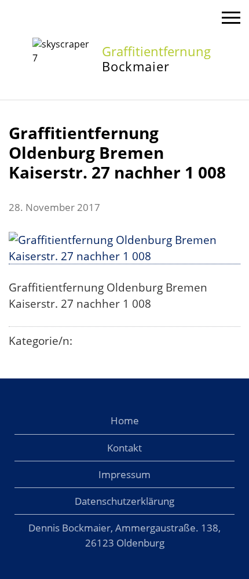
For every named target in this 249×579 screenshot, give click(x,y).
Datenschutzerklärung (124, 501)
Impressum (124, 474)
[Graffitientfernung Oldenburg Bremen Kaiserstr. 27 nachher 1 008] (124, 256)
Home (125, 420)
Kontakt (124, 447)
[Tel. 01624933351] (202, 18)
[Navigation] (231, 19)
